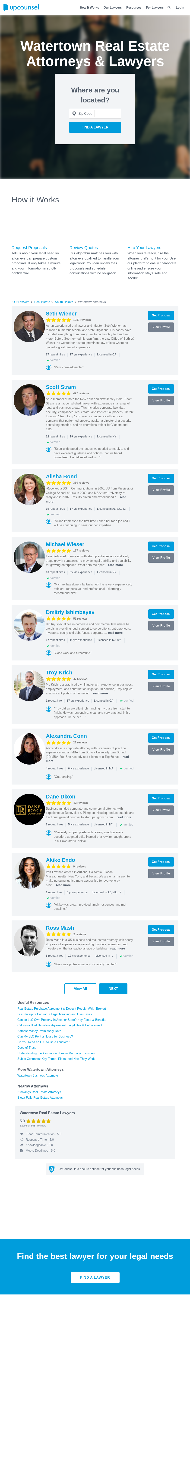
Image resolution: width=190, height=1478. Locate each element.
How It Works (89, 7)
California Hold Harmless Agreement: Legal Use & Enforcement (59, 1025)
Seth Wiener (61, 314)
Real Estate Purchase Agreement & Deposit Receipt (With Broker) (61, 1008)
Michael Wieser (65, 544)
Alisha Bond (61, 476)
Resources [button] (133, 7)
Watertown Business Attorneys (38, 1075)
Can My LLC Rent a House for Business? (45, 1036)
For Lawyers (155, 7)
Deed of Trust (26, 1047)
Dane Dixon (60, 797)
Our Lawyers (113, 7)
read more (115, 565)
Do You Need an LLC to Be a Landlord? (43, 1042)
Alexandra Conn (66, 736)
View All (80, 989)
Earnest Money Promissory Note (39, 1031)
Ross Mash (60, 928)
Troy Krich (59, 673)
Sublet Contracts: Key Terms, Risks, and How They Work (56, 1059)
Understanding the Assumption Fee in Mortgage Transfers (56, 1053)
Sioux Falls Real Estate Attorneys (40, 1097)
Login (180, 7)
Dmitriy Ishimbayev (70, 612)
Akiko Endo (60, 860)
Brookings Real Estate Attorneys (39, 1092)
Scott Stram (61, 387)
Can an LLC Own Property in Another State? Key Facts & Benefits (61, 1019)
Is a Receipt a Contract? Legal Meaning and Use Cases (54, 1014)
